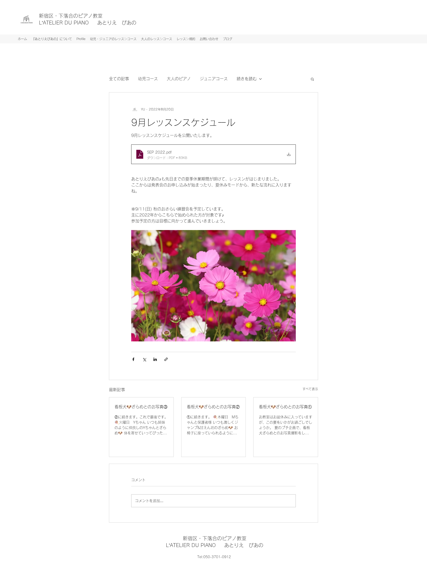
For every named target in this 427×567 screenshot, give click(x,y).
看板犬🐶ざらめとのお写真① (285, 407)
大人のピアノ (179, 79)
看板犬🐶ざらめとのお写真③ (141, 407)
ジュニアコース (214, 79)
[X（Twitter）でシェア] (144, 359)
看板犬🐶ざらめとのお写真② (213, 407)
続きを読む (247, 79)
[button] (312, 79)
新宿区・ (48, 15)
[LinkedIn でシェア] (155, 359)
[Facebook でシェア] (133, 359)
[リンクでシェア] (166, 359)
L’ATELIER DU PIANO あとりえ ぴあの (87, 22)
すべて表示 (310, 389)
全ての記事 (119, 79)
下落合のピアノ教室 (82, 15)
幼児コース (148, 79)
